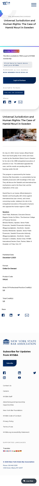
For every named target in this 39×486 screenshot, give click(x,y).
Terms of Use (8, 427)
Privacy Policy (8, 421)
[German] (21, 451)
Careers (6, 391)
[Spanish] (18, 451)
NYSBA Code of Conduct (12, 416)
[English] (4, 451)
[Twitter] (34, 373)
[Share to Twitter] (19, 315)
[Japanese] (12, 451)
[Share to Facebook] (3, 316)
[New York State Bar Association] (6, 5)
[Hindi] (14, 451)
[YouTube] (19, 377)
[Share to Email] (27, 316)
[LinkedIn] (19, 373)
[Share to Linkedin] (11, 316)
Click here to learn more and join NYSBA (16, 64)
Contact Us (7, 386)
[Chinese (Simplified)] (16, 451)
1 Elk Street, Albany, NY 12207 (13, 468)
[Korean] (6, 451)
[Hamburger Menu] (33, 5)
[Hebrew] (10, 451)
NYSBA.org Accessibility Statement (16, 432)
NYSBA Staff (7, 396)
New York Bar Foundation (12, 410)
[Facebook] (4, 373)
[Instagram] (4, 377)
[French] (8, 451)
